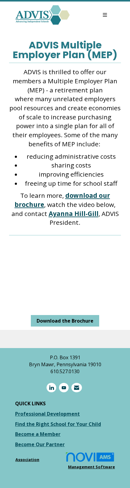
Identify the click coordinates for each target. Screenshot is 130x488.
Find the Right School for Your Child (58, 424)
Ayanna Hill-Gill (74, 213)
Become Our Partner (40, 444)
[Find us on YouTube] (64, 387)
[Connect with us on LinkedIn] (51, 387)
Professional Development (47, 413)
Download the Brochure (65, 320)
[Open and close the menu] (91, 15)
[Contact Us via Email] (76, 387)
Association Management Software (65, 463)
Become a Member (37, 434)
